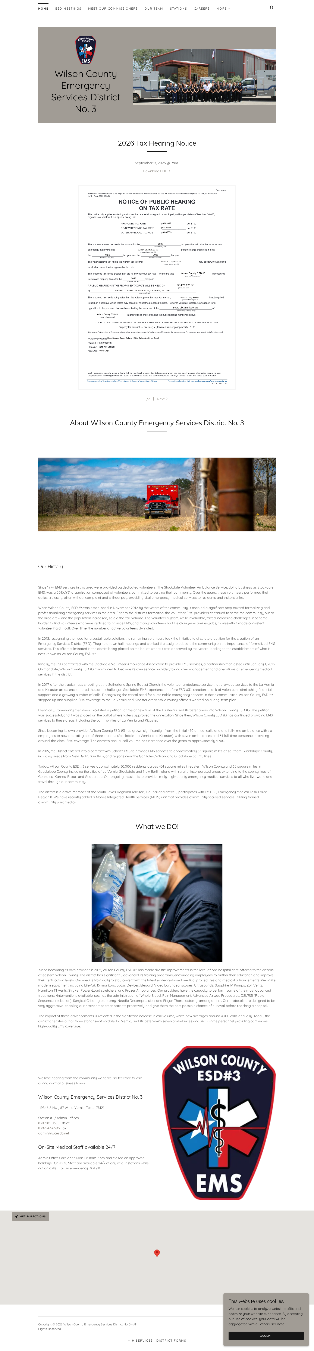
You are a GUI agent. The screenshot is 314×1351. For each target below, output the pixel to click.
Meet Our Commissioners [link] (113, 8)
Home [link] (43, 8)
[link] (85, 50)
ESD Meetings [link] (68, 8)
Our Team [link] (154, 8)
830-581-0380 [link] (49, 1123)
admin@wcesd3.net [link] (53, 1133)
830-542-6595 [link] (49, 1128)
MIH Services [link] (140, 1340)
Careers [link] (202, 8)
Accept (266, 1335)
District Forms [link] (171, 1340)
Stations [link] (178, 8)
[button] (224, 8)
